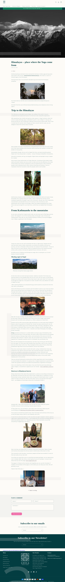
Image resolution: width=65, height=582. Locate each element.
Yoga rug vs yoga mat (7, 567)
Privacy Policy (6, 559)
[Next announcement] (62, 8)
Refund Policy (6, 563)
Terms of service (6, 565)
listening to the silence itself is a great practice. (32, 410)
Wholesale (5, 557)
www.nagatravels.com (31, 460)
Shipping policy (6, 561)
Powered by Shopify (23, 581)
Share (14, 71)
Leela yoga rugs (17, 581)
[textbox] (32, 348)
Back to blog (33, 490)
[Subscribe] (41, 530)
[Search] (56, 2)
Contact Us (5, 555)
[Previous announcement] (3, 8)
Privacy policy (37, 581)
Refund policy (31, 581)
